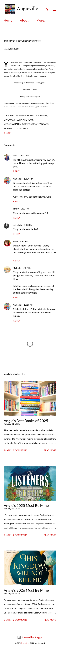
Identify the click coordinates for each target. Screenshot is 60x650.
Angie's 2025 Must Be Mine (26, 505)
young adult (22, 128)
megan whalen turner (17, 124)
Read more (50, 450)
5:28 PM (28, 225)
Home (8, 20)
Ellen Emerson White (24, 115)
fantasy (42, 115)
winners (9, 128)
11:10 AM (24, 155)
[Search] (47, 5)
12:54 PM (28, 178)
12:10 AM (28, 304)
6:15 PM (24, 241)
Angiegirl (17, 178)
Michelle (17, 268)
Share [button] (7, 133)
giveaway (9, 119)
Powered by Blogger (32, 637)
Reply (16, 171)
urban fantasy (39, 124)
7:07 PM (27, 268)
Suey (15, 241)
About (24, 20)
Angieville (24, 643)
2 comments (20, 450)
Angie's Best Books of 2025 (26, 420)
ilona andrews (25, 119)
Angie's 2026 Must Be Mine (26, 590)
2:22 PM (25, 208)
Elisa (15, 155)
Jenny (16, 208)
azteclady (17, 225)
